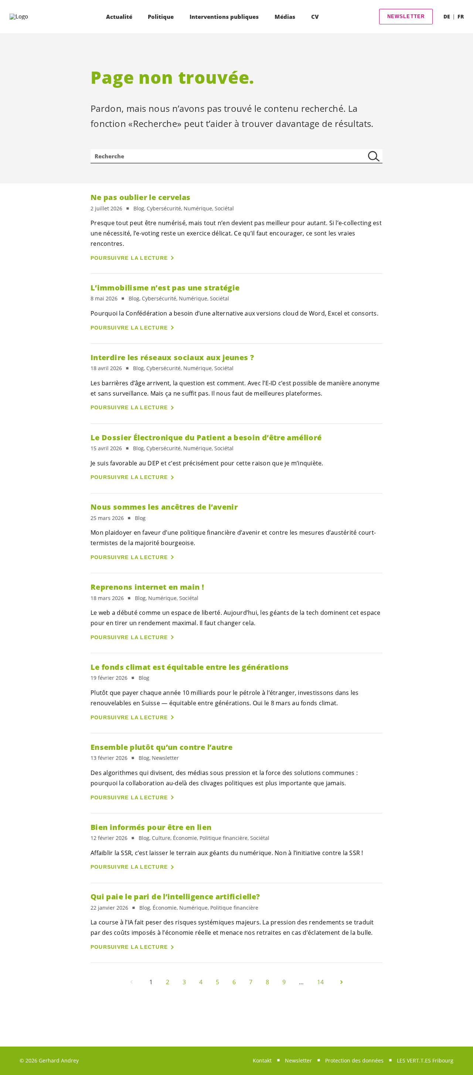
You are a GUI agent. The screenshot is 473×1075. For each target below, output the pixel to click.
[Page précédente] (132, 982)
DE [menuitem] (446, 16)
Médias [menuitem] (285, 16)
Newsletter (406, 16)
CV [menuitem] (315, 16)
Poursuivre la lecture (129, 258)
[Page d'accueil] (30, 17)
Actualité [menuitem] (119, 16)
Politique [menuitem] (161, 16)
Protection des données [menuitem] (354, 1060)
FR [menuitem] (460, 16)
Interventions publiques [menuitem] (224, 16)
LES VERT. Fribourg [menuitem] (425, 1060)
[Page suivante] (341, 982)
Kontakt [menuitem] (262, 1060)
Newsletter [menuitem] (298, 1060)
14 (320, 982)
